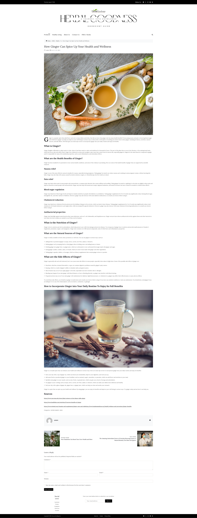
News (61, 410)
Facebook (57, 502)
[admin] (49, 421)
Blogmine (59, 516)
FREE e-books (86, 35)
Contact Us (75, 35)
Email (101, 472)
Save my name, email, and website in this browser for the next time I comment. (68, 485)
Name (46, 472)
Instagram (56, 506)
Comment (47, 459)
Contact (101, 516)
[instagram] (148, 2)
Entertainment (55, 410)
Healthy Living (57, 35)
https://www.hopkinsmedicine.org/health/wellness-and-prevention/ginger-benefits (109, 406)
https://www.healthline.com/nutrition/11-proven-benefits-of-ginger (62, 402)
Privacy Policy (107, 516)
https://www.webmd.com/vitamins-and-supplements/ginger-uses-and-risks (65, 406)
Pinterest (57, 508)
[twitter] (145, 2)
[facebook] (143, 2)
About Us (67, 35)
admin (47, 50)
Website (46, 479)
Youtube (57, 510)
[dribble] (152, 2)
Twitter (57, 504)
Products (47, 34)
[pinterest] (150, 2)
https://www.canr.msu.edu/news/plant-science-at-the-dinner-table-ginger (64, 398)
